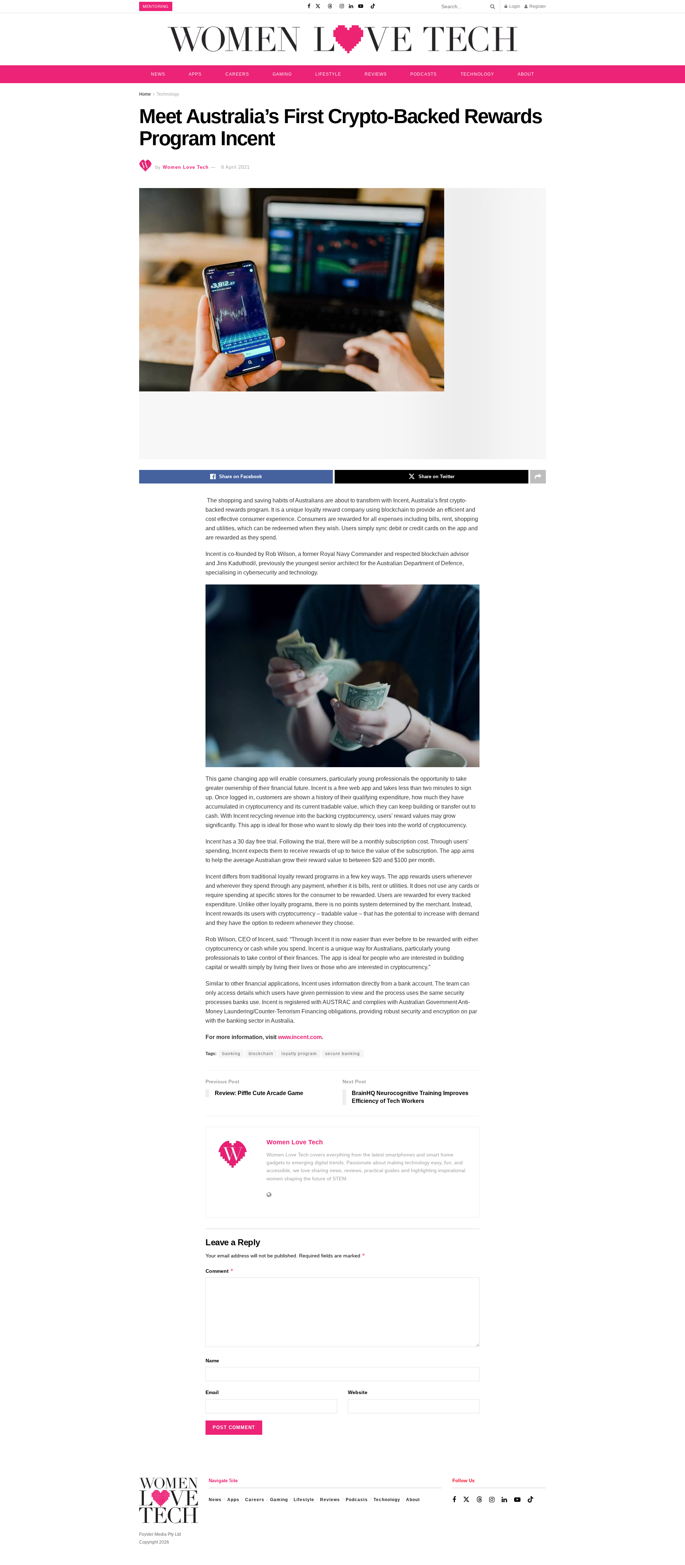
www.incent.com (300, 1037)
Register (537, 6)
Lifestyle (328, 74)
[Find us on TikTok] (372, 6)
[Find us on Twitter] (317, 6)
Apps (195, 74)
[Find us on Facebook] (309, 6)
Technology (477, 74)
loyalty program (299, 1053)
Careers (237, 74)
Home (145, 94)
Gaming (282, 74)
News (158, 74)
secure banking (342, 1053)
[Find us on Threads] (330, 6)
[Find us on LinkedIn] (351, 6)
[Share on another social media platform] (538, 476)
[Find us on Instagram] (342, 6)
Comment (220, 1270)
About (526, 74)
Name (212, 1360)
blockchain (261, 1053)
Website (357, 1392)
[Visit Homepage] (342, 39)
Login (514, 6)
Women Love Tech (186, 167)
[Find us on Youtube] (360, 6)
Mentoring (156, 6)
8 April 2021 (235, 167)
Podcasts (423, 74)
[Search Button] (491, 6)
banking (231, 1053)
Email (212, 1392)
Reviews (376, 74)
